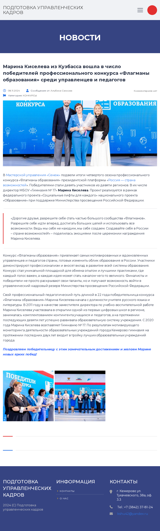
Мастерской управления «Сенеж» (33, 175)
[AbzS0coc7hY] (80, 396)
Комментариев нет (145, 90)
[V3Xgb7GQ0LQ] (28, 396)
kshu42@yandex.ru (132, 514)
